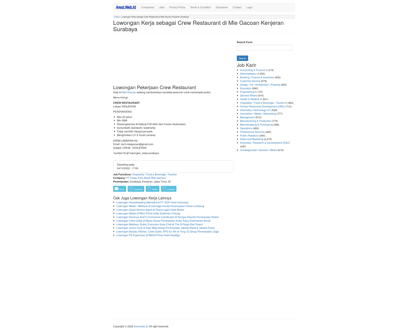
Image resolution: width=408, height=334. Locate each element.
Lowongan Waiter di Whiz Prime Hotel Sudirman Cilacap (148, 213)
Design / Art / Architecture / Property (260, 84)
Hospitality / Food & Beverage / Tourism (154, 174)
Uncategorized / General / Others (258, 150)
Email (121, 189)
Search (242, 58)
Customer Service (250, 81)
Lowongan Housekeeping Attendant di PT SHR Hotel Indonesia (152, 202)
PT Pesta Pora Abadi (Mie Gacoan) (146, 178)
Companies (147, 7)
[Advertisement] (173, 61)
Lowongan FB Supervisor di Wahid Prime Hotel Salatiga (148, 235)
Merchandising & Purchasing (256, 124)
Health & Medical (249, 99)
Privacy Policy (177, 7)
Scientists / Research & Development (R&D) (265, 142)
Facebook (137, 189)
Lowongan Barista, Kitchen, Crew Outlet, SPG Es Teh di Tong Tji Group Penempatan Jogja (167, 231)
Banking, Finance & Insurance (257, 77)
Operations (246, 128)
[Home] (127, 7)
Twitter (155, 189)
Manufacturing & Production (255, 121)
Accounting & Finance (252, 70)
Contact (237, 7)
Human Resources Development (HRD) (262, 106)
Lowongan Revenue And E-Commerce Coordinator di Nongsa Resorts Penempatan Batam (167, 217)
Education (245, 88)
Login (249, 7)
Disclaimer (222, 7)
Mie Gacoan (129, 92)
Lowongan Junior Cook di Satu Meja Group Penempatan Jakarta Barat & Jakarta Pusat (165, 228)
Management (247, 117)
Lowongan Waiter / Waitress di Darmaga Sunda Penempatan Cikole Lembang (160, 206)
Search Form (244, 42)
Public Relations (249, 135)
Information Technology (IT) (255, 110)
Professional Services (252, 132)
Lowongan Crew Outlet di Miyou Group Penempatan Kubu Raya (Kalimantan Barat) (163, 220)
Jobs (161, 7)
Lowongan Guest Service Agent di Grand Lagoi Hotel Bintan (150, 209)
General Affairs (248, 95)
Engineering (247, 92)
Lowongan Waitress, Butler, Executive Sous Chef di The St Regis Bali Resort (159, 224)
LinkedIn (171, 189)
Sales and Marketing (251, 139)
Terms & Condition (200, 7)
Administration (248, 73)
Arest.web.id (141, 326)
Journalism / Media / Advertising (258, 113)
